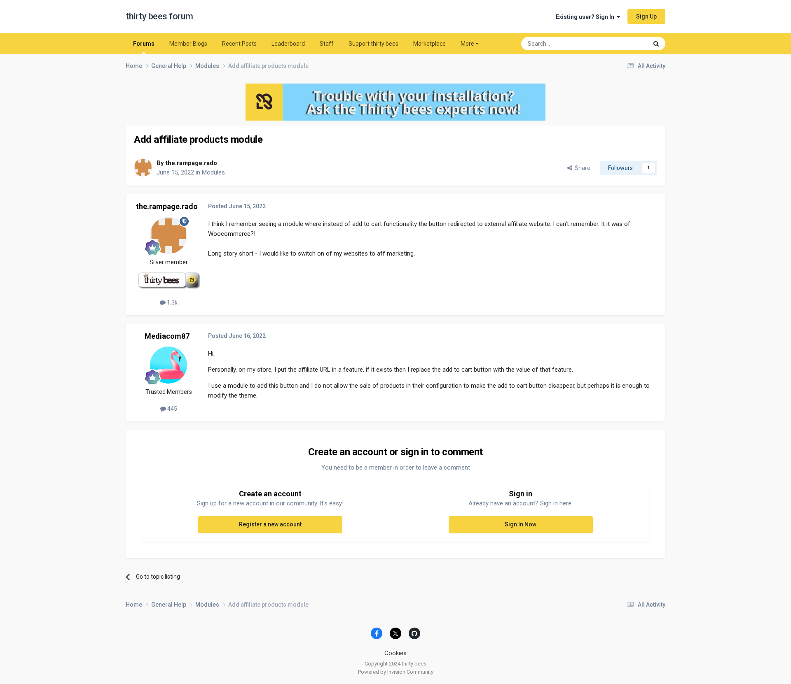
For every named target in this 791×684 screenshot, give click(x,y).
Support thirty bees (373, 43)
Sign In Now (520, 524)
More (467, 43)
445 (171, 408)
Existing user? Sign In (586, 17)
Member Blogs (188, 43)
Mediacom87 (167, 336)
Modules (213, 172)
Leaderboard (288, 43)
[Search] (656, 43)
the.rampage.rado (191, 163)
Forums (143, 43)
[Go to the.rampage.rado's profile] (143, 167)
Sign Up (646, 16)
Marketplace (429, 43)
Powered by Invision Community (395, 672)
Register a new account (270, 524)
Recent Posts (239, 43)
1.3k (172, 302)
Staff (327, 43)
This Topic (624, 44)
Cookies (395, 653)
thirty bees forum (159, 16)
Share (581, 168)
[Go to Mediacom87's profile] (168, 365)
